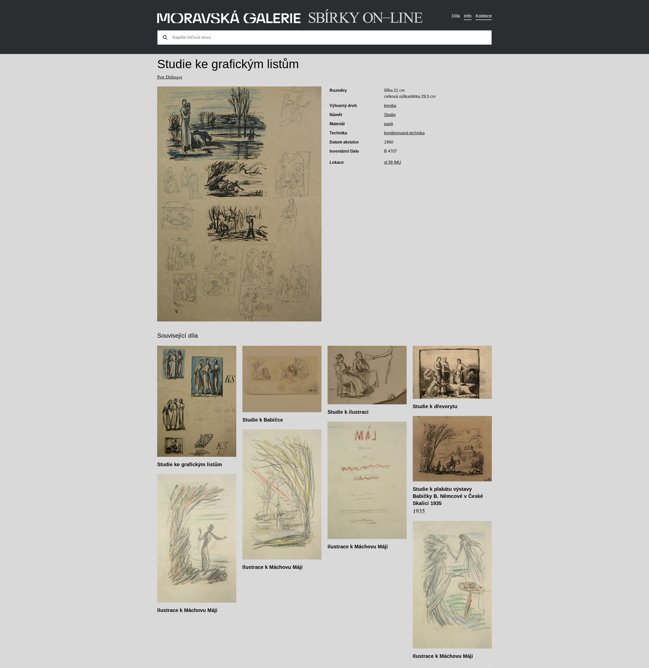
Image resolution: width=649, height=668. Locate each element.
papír (388, 124)
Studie (390, 115)
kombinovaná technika (404, 133)
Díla (456, 16)
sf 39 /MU (392, 162)
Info (468, 16)
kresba (390, 105)
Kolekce (484, 16)
